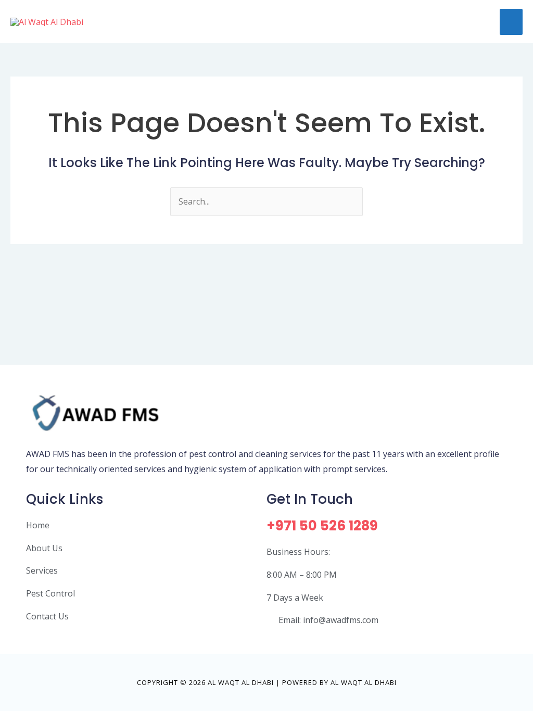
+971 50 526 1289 (322, 525)
